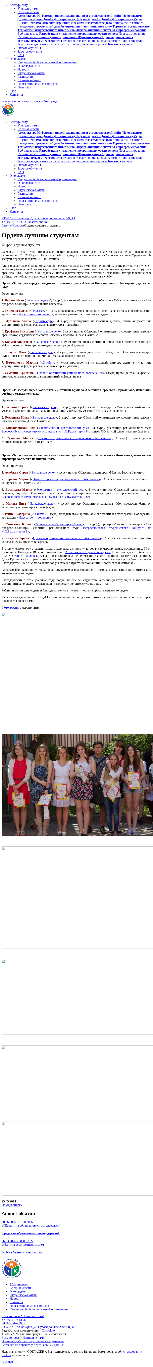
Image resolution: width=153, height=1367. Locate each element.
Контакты (16, 94)
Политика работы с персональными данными (33, 1341)
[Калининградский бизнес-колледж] (12, 1277)
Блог (13, 91)
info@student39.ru (13, 1323)
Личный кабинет (29, 80)
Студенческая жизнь (31, 73)
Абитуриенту (19, 5)
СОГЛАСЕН (10, 1362)
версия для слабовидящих (41, 101)
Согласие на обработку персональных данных (33, 1344)
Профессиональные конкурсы (38, 83)
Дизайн (47, 362)
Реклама (37, 310)
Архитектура (44, 321)
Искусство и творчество (35, 314)
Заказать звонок (12, 101)
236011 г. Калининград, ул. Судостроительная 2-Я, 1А (38, 218)
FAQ (21, 55)
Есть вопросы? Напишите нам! (23, 1316)
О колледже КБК (29, 66)
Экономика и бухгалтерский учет (64, 428)
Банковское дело (38, 300)
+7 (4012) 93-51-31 (14, 1319)
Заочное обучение (30, 51)
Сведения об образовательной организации (47, 62)
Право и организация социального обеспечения (69, 373)
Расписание (25, 76)
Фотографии (10, 607)
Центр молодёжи (27, 555)
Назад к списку (12, 1205)
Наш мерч (24, 87)
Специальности (28, 12)
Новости (23, 69)
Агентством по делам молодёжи (87, 552)
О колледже (18, 58)
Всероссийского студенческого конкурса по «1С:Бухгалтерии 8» (45, 431)
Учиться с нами (28, 8)
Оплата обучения (29, 48)
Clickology (49, 1330)
